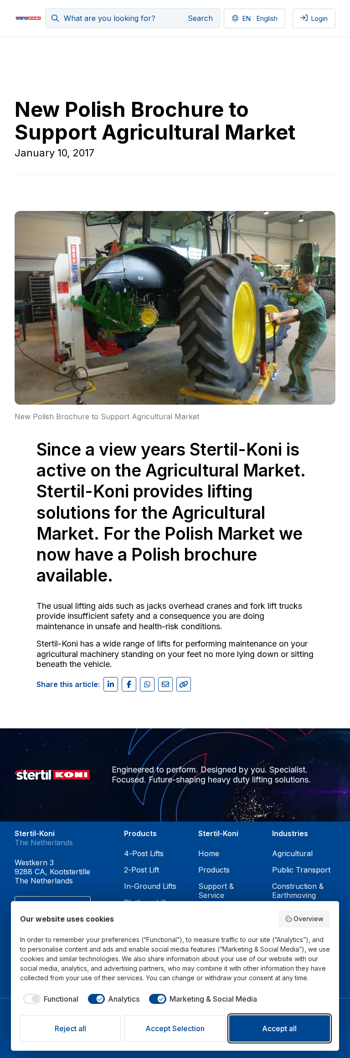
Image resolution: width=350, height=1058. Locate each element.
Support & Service (216, 891)
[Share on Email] (165, 684)
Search (200, 18)
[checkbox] (49, 998)
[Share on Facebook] (129, 684)
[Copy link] (183, 684)
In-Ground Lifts (150, 886)
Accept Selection (175, 1028)
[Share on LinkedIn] (110, 684)
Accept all (279, 1028)
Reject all (70, 1028)
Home (208, 853)
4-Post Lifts (144, 853)
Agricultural (292, 853)
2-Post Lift (141, 869)
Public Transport (301, 869)
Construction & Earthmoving (298, 891)
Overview (308, 919)
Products (214, 869)
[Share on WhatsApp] (147, 684)
